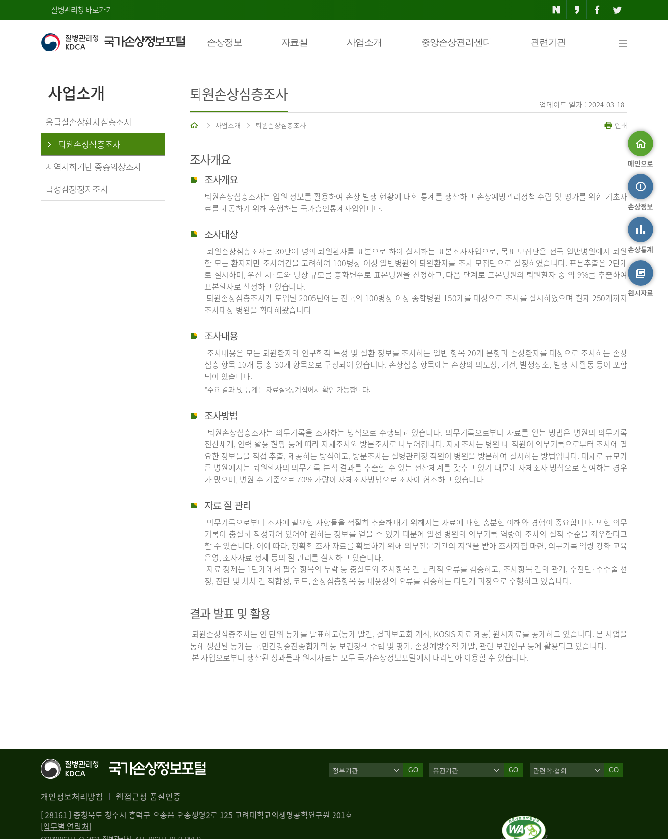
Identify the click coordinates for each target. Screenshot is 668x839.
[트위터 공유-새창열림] (617, 9)
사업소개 (364, 42)
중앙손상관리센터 (456, 42)
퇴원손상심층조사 (280, 125)
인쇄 (620, 125)
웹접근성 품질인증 (148, 796)
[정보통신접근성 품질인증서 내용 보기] (524, 821)
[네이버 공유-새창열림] (556, 9)
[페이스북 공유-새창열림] (597, 9)
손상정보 (224, 42)
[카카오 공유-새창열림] (577, 9)
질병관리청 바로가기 (81, 9)
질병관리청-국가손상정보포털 (113, 42)
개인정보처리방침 (72, 796)
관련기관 (548, 42)
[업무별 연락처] (66, 826)
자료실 (294, 42)
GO (413, 770)
